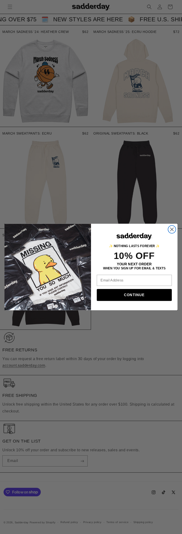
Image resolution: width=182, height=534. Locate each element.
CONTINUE (134, 295)
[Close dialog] (172, 229)
